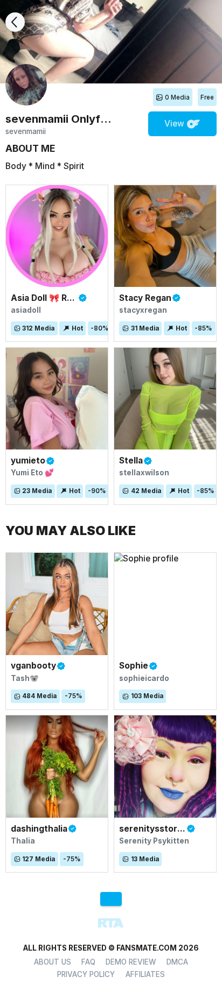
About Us (52, 962)
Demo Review (131, 962)
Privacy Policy (86, 974)
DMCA (177, 962)
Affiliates (145, 974)
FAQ (88, 962)
